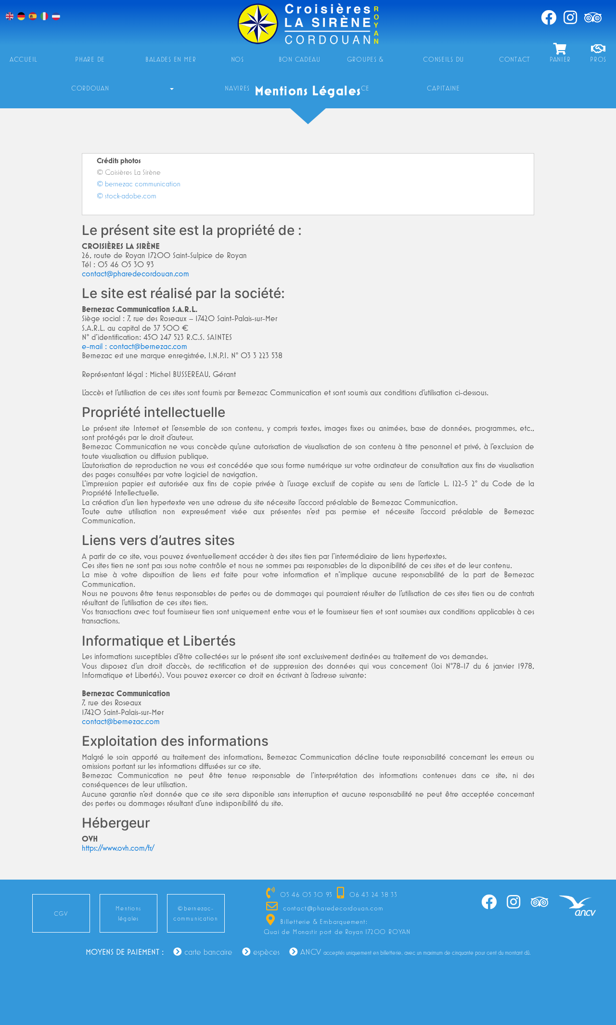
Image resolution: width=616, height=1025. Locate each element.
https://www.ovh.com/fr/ (118, 848)
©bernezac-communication (195, 913)
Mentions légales (128, 913)
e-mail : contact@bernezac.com (134, 346)
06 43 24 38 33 (372, 894)
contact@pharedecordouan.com (135, 273)
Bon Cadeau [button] (300, 59)
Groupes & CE (365, 64)
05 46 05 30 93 (305, 894)
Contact (514, 59)
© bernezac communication (138, 183)
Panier (560, 59)
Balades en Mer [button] (170, 59)
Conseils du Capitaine (443, 64)
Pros (598, 59)
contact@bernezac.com (121, 721)
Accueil (24, 59)
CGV (61, 913)
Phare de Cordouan (90, 64)
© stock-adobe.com (126, 195)
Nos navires (237, 64)
